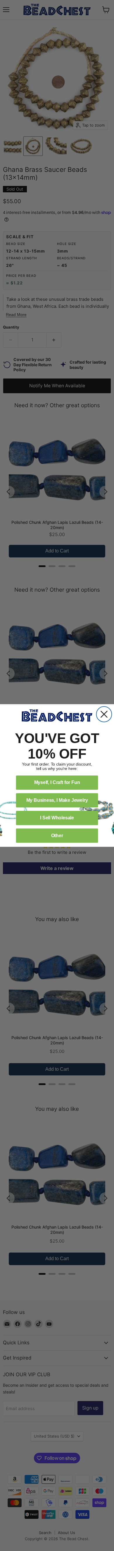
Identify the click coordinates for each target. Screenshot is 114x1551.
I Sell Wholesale (57, 817)
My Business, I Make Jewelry (57, 800)
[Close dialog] (104, 714)
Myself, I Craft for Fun (57, 782)
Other (57, 835)
